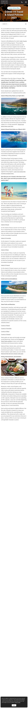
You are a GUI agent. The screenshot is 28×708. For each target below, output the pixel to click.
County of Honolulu (6, 328)
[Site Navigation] (26, 2)
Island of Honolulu (6, 238)
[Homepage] (4, 2)
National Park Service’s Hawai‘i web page (12, 353)
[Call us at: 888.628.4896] (22, 2)
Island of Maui (5, 250)
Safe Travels (23, 41)
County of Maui (5, 331)
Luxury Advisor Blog (14, 8)
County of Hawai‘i (6, 334)
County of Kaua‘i (5, 325)
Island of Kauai (5, 224)
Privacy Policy (17, 702)
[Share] (25, 24)
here (2, 75)
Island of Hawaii (5, 265)
